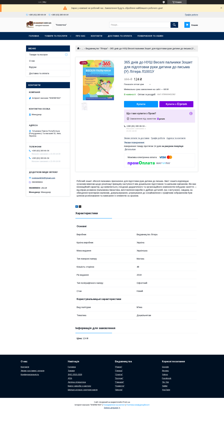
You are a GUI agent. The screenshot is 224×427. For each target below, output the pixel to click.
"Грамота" (119, 386)
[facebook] (76, 207)
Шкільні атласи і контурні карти (83, 390)
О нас (32, 61)
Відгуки (32, 67)
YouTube (166, 390)
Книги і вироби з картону (79, 386)
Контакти (96, 36)
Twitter (164, 386)
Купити (141, 104)
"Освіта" (119, 374)
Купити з (171, 104)
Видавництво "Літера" (97, 48)
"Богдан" (119, 378)
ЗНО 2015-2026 (75, 374)
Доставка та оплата (120, 36)
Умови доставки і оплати (32, 370)
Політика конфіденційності (137, 405)
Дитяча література (77, 382)
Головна (34, 36)
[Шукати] (174, 25)
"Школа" (119, 390)
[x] (80, 207)
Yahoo (165, 374)
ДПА (70, 378)
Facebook (166, 378)
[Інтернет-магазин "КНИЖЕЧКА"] (39, 28)
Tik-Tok (165, 382)
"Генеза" (119, 370)
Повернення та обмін (150, 36)
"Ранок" (118, 367)
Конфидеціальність (30, 374)
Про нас (80, 36)
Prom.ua (126, 402)
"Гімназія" (119, 382)
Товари (71, 370)
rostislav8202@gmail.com (43, 178)
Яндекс (165, 370)
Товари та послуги (55, 36)
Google (165, 367)
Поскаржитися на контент (114, 405)
